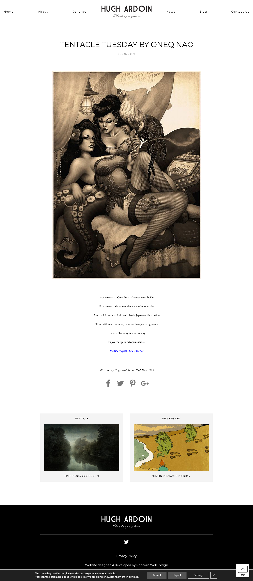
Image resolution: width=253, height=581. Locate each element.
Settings (198, 575)
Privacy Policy (126, 556)
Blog (203, 11)
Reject (177, 575)
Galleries (80, 11)
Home (9, 11)
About (43, 11)
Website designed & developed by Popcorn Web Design (126, 565)
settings (133, 577)
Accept (157, 575)
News (170, 11)
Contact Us (240, 11)
